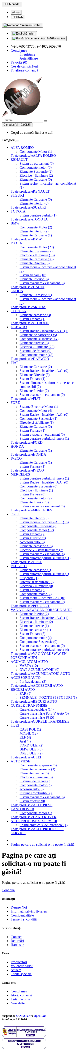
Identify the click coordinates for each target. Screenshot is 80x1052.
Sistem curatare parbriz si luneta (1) (44, 438)
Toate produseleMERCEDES (31, 510)
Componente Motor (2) (36, 227)
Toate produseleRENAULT (30, 191)
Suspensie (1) (29, 578)
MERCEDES (20, 474)
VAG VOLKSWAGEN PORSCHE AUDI (41, 610)
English (30, 33)
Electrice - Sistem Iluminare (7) (41, 550)
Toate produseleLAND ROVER (33, 817)
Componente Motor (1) (36, 151)
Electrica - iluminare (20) (37, 347)
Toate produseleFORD (27, 442)
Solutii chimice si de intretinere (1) (44, 825)
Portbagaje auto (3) (33, 681)
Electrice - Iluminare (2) (36, 175)
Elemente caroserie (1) (35, 570)
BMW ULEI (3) (31, 749)
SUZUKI (17, 195)
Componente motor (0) (36, 167)
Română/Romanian (52, 38)
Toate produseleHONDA (28, 454)
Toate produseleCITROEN (30, 323)
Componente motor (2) (36, 498)
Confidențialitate (22, 915)
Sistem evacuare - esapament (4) (42, 554)
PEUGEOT (19, 566)
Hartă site (17, 945)
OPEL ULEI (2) (31, 753)
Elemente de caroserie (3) (37, 769)
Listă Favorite (20, 999)
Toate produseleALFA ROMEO (33, 155)
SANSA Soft (23, 1015)
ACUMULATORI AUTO (29, 661)
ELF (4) (25, 737)
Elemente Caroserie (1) (36, 235)
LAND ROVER (22, 809)
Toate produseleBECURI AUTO (34, 701)
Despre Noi (19, 907)
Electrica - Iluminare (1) (36, 490)
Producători (19, 962)
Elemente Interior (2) (34, 391)
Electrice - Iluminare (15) (37, 255)
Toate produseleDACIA (27, 287)
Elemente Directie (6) (35, 263)
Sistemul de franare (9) (35, 351)
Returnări (17, 941)
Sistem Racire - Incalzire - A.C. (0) (44, 371)
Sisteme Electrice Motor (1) (39, 406)
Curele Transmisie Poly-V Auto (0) (44, 713)
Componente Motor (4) (36, 410)
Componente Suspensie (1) (38, 418)
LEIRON (17, 17)
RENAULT (19, 159)
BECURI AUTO (23, 689)
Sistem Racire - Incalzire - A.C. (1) (44, 331)
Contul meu (19, 991)
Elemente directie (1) (34, 626)
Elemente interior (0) (34, 203)
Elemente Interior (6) (34, 279)
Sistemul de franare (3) (35, 781)
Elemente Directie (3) (35, 375)
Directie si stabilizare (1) (37, 422)
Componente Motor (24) (37, 247)
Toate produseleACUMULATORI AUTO (40, 673)
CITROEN (18, 311)
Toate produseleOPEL (26, 562)
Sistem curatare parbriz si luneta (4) (44, 650)
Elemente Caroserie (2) (36, 367)
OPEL (15, 514)
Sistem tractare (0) (32, 801)
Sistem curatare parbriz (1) (38, 215)
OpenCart (40, 1015)
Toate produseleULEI (26, 757)
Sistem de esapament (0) (37, 163)
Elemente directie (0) (34, 773)
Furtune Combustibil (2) (36, 793)
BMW (15, 223)
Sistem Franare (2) (32, 590)
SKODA (17, 291)
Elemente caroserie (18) (36, 546)
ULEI (15, 725)
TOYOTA (18, 211)
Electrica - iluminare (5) (36, 777)
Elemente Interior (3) (34, 502)
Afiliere (16, 970)
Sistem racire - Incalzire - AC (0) (42, 598)
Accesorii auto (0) (32, 542)
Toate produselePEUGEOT (30, 606)
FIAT (14, 363)
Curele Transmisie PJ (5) (37, 717)
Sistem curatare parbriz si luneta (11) (45, 558)
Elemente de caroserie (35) (38, 335)
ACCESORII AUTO (26, 677)
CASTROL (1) (30, 729)
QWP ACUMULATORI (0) (39, 669)
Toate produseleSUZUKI (28, 207)
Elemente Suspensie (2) (36, 171)
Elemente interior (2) (34, 231)
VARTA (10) (29, 665)
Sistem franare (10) (33, 275)
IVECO (16, 458)
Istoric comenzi (21, 995)
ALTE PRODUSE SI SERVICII (34, 821)
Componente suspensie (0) (38, 765)
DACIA (16, 243)
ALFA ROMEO (22, 147)
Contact (16, 937)
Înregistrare (27, 54)
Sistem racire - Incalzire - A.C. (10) (44, 522)
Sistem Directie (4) (33, 538)
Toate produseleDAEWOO (30, 359)
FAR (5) (25, 693)
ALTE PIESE (20, 761)
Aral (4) (25, 741)
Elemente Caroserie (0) (36, 179)
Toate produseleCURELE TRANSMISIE (40, 721)
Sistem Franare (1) (32, 319)
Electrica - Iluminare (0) (36, 586)
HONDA (17, 446)
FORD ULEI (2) (31, 745)
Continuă (8, 890)
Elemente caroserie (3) (35, 315)
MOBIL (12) (29, 733)
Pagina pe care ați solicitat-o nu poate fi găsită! (43, 844)
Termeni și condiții (24, 919)
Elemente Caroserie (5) (36, 426)
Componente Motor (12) (37, 530)
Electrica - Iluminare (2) (36, 622)
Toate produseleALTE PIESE (31, 805)
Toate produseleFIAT (25, 398)
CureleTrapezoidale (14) (37, 709)
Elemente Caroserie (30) (37, 259)
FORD (15, 402)
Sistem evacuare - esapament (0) (42, 283)
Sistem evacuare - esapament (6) (42, 797)
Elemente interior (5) (34, 518)
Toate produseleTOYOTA (29, 219)
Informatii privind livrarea (29, 911)
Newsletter (18, 1003)
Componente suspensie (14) (39, 339)
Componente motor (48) (36, 355)
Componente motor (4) (36, 638)
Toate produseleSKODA (28, 307)
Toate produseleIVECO (27, 470)
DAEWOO (19, 327)
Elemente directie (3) (34, 343)
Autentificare (29, 58)
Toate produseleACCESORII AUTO (37, 685)
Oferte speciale (21, 974)
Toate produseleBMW (26, 239)
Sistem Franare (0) (32, 494)
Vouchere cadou (22, 966)
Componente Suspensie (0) (38, 486)
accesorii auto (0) (32, 789)
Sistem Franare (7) (32, 534)
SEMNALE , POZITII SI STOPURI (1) (48, 697)
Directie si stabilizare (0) (37, 582)
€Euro (16, 12)
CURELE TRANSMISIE (29, 705)
